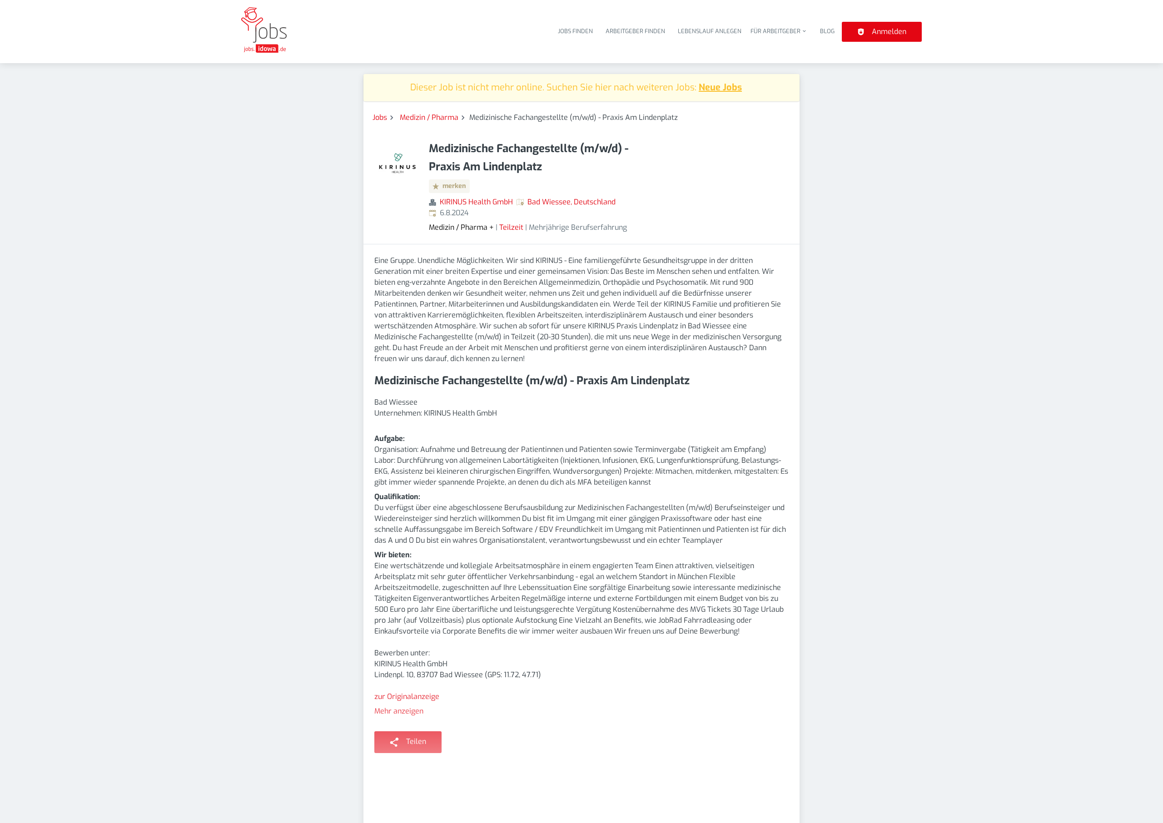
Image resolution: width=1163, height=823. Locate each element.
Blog (827, 31)
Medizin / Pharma (429, 117)
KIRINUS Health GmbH (476, 202)
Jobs (380, 117)
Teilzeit (511, 227)
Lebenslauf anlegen (709, 31)
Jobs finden (575, 31)
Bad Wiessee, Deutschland (571, 202)
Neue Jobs (720, 87)
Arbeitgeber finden (635, 31)
